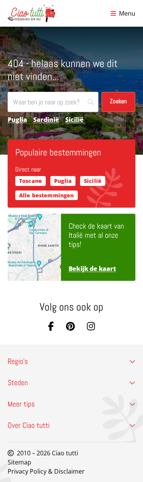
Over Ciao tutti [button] (29, 425)
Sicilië (74, 119)
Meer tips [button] (21, 403)
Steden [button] (18, 382)
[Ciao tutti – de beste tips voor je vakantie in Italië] (31, 13)
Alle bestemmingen (46, 195)
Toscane (30, 180)
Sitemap (19, 462)
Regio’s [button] (18, 361)
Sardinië (46, 119)
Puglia (17, 119)
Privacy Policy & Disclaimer (46, 471)
